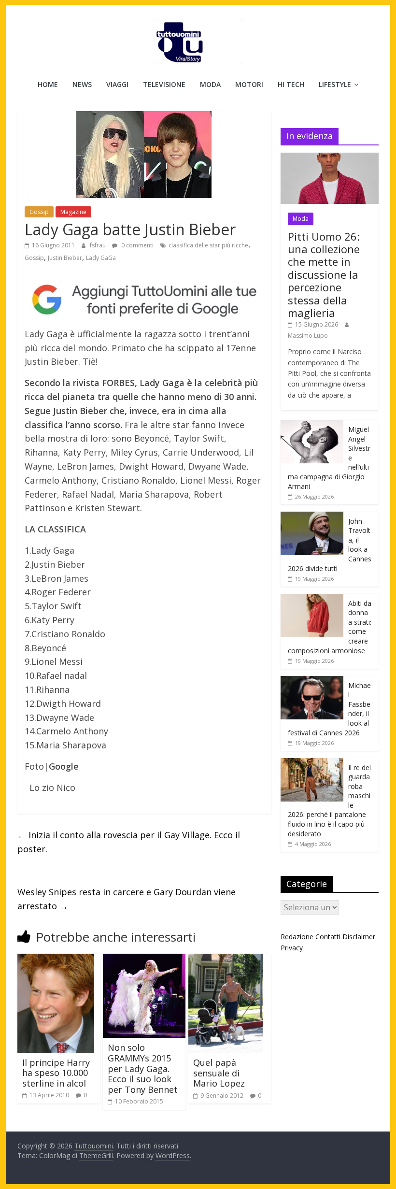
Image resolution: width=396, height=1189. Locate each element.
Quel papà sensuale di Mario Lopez (219, 1073)
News (82, 84)
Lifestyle (335, 84)
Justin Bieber (65, 258)
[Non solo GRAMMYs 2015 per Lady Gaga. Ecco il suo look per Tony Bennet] (144, 959)
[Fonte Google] (144, 300)
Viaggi (117, 84)
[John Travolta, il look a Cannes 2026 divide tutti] (312, 516)
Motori (249, 84)
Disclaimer (358, 936)
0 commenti (137, 245)
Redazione (297, 936)
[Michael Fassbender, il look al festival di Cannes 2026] (312, 681)
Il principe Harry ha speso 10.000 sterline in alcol (56, 1073)
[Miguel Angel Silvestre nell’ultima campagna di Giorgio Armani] (312, 425)
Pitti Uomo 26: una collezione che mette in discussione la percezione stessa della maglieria (324, 274)
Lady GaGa (101, 258)
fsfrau (98, 245)
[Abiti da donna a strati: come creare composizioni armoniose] (312, 598)
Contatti (327, 936)
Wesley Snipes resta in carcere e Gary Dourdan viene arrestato (126, 899)
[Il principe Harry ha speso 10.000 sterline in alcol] (55, 959)
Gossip (39, 212)
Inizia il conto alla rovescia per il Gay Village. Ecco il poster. (128, 842)
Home (48, 84)
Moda (210, 84)
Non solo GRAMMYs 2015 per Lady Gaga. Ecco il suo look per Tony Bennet (143, 1068)
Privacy (292, 947)
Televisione (164, 84)
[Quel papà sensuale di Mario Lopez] (225, 959)
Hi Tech (291, 84)
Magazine (73, 212)
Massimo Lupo (308, 335)
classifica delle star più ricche (208, 245)
